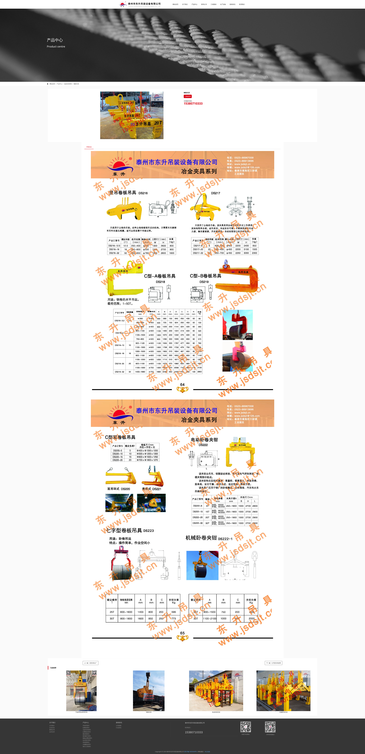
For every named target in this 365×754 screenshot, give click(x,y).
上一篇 (90, 663)
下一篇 (273, 663)
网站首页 (175, 4)
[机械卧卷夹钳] (283, 691)
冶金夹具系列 (68, 84)
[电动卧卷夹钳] (216, 691)
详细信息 (89, 147)
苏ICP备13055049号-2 (191, 751)
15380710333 (193, 103)
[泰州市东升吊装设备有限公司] (139, 4)
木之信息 (207, 751)
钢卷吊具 (76, 84)
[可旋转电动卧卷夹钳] (81, 691)
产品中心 (59, 84)
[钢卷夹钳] (148, 691)
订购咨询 (188, 96)
